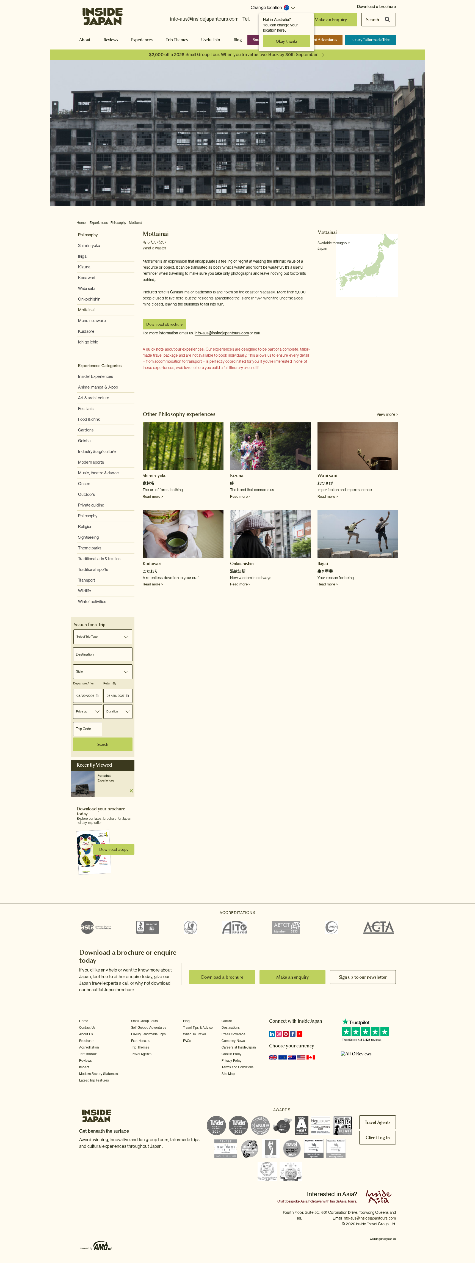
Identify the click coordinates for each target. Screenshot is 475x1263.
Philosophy (118, 223)
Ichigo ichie (88, 342)
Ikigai (82, 256)
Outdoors (86, 494)
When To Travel (194, 1034)
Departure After (83, 683)
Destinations (231, 1028)
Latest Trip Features (94, 1080)
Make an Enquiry (330, 19)
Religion (85, 526)
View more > (387, 414)
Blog (238, 40)
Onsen (84, 483)
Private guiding (91, 505)
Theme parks (89, 548)
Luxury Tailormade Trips (370, 39)
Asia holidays (311, 1201)
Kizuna (84, 267)
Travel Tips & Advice (198, 1028)
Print (395, 223)
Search (372, 19)
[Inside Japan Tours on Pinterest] (286, 1034)
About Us (86, 1034)
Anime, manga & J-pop (98, 387)
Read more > (153, 496)
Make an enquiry (292, 977)
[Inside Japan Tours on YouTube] (299, 1034)
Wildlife (84, 590)
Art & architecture (93, 397)
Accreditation (89, 1047)
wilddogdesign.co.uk (383, 1238)
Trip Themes (177, 40)
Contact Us (87, 1028)
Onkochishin (89, 299)
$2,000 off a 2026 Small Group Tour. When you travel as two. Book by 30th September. (233, 54)
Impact (84, 1067)
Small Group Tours (144, 1021)
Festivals (85, 408)
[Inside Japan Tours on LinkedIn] (272, 1034)
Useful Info (210, 40)
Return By (109, 683)
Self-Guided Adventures (317, 39)
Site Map (228, 1074)
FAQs (187, 1041)
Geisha (84, 440)
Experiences (141, 40)
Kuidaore (86, 331)
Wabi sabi (86, 288)
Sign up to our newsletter (363, 977)
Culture (227, 1021)
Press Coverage (233, 1034)
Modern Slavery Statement (99, 1074)
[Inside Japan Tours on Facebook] (293, 1034)
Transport (86, 580)
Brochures (86, 1041)
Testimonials (88, 1054)
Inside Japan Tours (102, 14)
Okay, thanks (286, 41)
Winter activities (92, 601)
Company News (233, 1041)
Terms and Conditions (237, 1067)
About (84, 40)
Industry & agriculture (97, 451)
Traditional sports (93, 569)
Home (81, 223)
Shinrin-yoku (89, 245)
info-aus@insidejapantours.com (204, 19)
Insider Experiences (95, 376)
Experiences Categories (99, 365)
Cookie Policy (231, 1054)
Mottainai (135, 223)
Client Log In (378, 1138)
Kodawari (86, 277)
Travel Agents (141, 1054)
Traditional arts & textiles (99, 558)
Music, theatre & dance (98, 472)
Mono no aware (92, 320)
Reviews (111, 40)
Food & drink (89, 419)
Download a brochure (376, 6)
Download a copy (113, 849)
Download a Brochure (164, 324)
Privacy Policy (231, 1061)
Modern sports (91, 462)
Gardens (85, 430)
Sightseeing (88, 537)
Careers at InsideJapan (239, 1047)
